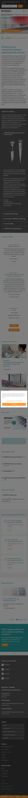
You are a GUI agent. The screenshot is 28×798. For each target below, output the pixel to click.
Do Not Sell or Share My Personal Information (14, 400)
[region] (14, 399)
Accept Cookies (14, 404)
